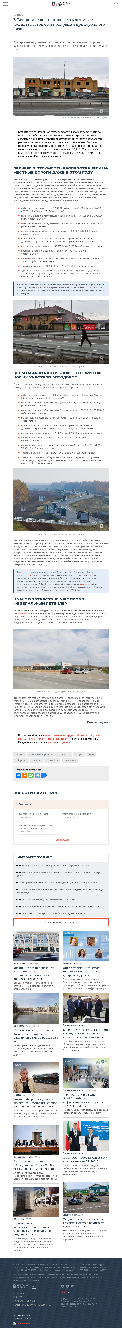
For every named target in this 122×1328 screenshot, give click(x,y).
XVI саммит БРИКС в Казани (34, 816)
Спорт (66, 1215)
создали (85, 584)
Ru (63, 1292)
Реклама (17, 1297)
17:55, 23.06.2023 (21, 35)
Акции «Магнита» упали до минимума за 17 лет (45, 899)
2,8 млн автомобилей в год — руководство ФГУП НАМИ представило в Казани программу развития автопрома (35, 1170)
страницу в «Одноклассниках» (49, 738)
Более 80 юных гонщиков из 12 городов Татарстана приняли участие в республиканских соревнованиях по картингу (85, 1229)
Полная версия (21, 1315)
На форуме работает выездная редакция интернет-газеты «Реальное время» (85, 1103)
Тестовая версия (22, 1318)
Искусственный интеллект (76, 816)
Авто (91, 754)
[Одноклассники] (24, 775)
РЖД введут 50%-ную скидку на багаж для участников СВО (51, 913)
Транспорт (63, 754)
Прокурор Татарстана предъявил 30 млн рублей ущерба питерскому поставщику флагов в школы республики (35, 1107)
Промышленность (23, 1157)
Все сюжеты (62, 839)
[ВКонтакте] (18, 775)
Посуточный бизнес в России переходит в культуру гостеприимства (56, 882)
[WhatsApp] (31, 775)
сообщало (89, 543)
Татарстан (70, 760)
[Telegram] (37, 775)
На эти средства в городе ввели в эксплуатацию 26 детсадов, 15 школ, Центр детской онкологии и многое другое (35, 1042)
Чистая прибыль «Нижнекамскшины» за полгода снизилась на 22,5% (57, 906)
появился (23, 613)
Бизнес (18, 14)
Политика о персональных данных (32, 1305)
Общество (21, 760)
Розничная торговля (40, 754)
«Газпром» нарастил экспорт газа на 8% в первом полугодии (52, 865)
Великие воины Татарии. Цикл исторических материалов (35, 828)
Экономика (52, 760)
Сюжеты (24, 804)
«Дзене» (64, 742)
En (69, 1292)
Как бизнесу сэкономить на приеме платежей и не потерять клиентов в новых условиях (33, 978)
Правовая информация (25, 1301)
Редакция (18, 1293)
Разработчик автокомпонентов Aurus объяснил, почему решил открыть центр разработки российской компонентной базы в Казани (85, 1040)
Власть (36, 760)
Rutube (52, 742)
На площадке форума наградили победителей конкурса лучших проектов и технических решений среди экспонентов (85, 1166)
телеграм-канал (55, 735)
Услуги (79, 754)
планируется (24, 575)
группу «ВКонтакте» (80, 735)
